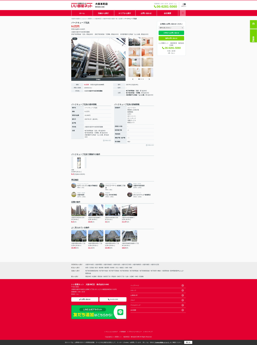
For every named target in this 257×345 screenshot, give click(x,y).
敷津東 (101, 267)
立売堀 (91, 267)
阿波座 (114, 276)
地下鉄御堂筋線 (145, 271)
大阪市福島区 (137, 264)
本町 (136, 276)
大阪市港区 (145, 264)
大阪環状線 (165, 271)
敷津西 (107, 267)
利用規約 (123, 331)
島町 (130, 267)
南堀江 (122, 267)
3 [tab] (143, 79)
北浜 (137, 90)
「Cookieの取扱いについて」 (162, 342)
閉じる (188, 342)
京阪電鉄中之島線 (131, 95)
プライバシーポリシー (135, 331)
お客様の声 (134, 295)
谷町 (126, 267)
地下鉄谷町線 (130, 93)
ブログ (133, 300)
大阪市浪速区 (107, 264)
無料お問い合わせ (171, 38)
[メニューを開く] (183, 13)
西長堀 (100, 276)
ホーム (82, 13)
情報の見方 (108, 140)
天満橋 (138, 93)
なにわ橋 (141, 95)
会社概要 (167, 13)
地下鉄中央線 (103, 271)
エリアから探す (124, 13)
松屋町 (94, 276)
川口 (117, 267)
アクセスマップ (135, 305)
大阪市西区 (98, 264)
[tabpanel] (141, 57)
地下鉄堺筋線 (130, 90)
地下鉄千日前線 (114, 271)
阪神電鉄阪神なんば (176, 271)
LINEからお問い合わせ (171, 33)
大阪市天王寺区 (126, 264)
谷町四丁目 (106, 276)
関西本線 (88, 273)
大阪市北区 (116, 264)
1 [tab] (139, 79)
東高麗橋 (87, 32)
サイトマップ (148, 331)
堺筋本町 (88, 276)
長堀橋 (141, 276)
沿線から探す (103, 13)
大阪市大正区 (155, 264)
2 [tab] (141, 79)
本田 (87, 267)
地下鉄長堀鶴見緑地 (91, 271)
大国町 (132, 276)
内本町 (112, 267)
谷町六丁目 (120, 276)
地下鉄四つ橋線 (156, 271)
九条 (126, 276)
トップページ (135, 285)
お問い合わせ (146, 13)
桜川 (96, 267)
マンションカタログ (112, 331)
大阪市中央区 (79, 32)
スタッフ (133, 290)
